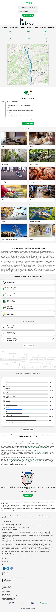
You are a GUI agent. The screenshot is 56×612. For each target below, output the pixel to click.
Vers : (24, 11)
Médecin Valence (21, 544)
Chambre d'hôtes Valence (13, 543)
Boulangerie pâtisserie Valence (46, 547)
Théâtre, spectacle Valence (7, 549)
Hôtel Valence (5, 540)
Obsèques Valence (37, 541)
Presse (3, 591)
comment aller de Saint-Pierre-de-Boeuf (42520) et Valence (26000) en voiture (27, 459)
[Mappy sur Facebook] (4, 568)
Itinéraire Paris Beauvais (21, 535)
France (5, 579)
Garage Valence (20, 540)
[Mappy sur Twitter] (7, 568)
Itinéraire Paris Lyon (24, 531)
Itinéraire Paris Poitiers (31, 535)
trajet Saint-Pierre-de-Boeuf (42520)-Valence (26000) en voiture (40, 452)
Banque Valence (18, 548)
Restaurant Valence (12, 540)
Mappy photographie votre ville (8, 599)
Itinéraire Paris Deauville (34, 531)
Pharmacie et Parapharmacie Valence (41, 551)
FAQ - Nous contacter (6, 597)
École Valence (30, 545)
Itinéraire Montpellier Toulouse (40, 533)
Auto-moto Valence (10, 541)
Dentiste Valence (15, 547)
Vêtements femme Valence (48, 545)
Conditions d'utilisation (6, 595)
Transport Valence (45, 541)
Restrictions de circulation (27, 555)
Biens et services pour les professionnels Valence (35, 543)
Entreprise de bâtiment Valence (37, 540)
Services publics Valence (11, 545)
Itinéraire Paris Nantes (48, 532)
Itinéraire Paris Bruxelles (11, 535)
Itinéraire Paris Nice (39, 532)
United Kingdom (7, 583)
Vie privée (13, 595)
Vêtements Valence (24, 551)
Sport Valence (14, 544)
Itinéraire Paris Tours (18, 533)
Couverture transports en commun (8, 598)
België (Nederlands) (7, 581)
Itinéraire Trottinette (25, 527)
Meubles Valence (44, 549)
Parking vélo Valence (38, 545)
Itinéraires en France (16, 531)
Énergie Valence (25, 548)
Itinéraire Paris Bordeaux (44, 531)
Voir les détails (28, 345)
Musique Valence (30, 547)
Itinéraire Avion (18, 527)
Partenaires (8, 591)
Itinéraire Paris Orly (21, 532)
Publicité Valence (22, 547)
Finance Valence (32, 548)
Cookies (17, 595)
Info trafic (4, 555)
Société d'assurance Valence (27, 541)
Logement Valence (37, 549)
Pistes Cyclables (10, 555)
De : (27, 7)
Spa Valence (17, 551)
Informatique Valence (36, 544)
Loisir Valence (11, 551)
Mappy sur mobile (5, 574)
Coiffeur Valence (18, 541)
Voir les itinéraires (28, 15)
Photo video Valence (29, 549)
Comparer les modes (28, 429)
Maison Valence (27, 540)
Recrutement (4, 588)
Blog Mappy (4, 590)
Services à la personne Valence (8, 548)
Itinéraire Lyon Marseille (41, 535)
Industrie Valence (44, 544)
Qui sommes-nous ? (6, 587)
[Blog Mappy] (11, 568)
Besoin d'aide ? (7, 561)
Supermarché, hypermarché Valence (43, 548)
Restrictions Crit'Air (17, 555)
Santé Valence (48, 543)
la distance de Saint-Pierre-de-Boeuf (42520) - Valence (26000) (37, 447)
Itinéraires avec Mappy (6, 531)
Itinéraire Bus (11, 527)
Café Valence (36, 547)
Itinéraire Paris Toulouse (30, 532)
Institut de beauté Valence (22, 545)
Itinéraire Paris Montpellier (28, 533)
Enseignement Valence (6, 547)
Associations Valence (6, 544)
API (3, 573)
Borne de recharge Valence (19, 549)
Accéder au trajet (28, 123)
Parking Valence (22, 543)
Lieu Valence (31, 551)
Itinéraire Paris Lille (12, 532)
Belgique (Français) (7, 580)
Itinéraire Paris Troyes (9, 536)
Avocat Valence (28, 544)
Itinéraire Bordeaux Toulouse (7, 533)
